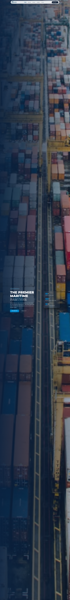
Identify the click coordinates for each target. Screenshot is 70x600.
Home (25, 2)
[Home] (14, 2)
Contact (42, 2)
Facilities (38, 2)
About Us (29, 2)
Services (34, 2)
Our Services (14, 310)
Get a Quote (54, 2)
